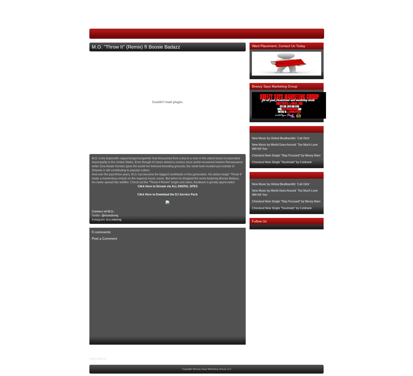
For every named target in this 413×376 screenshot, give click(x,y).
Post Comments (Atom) (122, 358)
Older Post (96, 350)
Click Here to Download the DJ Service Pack (167, 194)
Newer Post (242, 350)
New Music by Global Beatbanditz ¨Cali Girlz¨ (281, 138)
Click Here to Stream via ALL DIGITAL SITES (168, 186)
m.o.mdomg (113, 219)
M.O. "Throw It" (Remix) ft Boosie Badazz (136, 47)
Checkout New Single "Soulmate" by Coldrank (282, 162)
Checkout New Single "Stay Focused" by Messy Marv (286, 155)
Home (169, 350)
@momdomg (110, 215)
